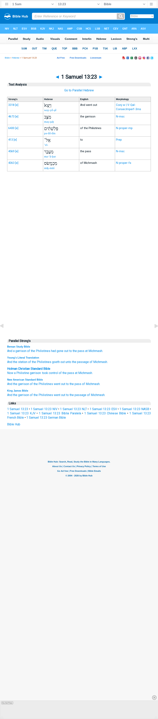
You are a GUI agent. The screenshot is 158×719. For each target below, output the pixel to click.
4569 (11, 151)
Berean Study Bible (18, 346)
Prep (119, 139)
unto (68, 362)
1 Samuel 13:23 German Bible (46, 417)
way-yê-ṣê (50, 110)
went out (59, 395)
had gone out (59, 351)
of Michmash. (98, 362)
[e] (16, 105)
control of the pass (61, 373)
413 (10, 139)
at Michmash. (94, 351)
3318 (11, 105)
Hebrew (15, 58)
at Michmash (83, 373)
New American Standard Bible (25, 379)
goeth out (58, 362)
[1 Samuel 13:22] (5, 335)
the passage (80, 362)
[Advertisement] (79, 254)
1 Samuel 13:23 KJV (21, 413)
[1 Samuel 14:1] (153, 335)
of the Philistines (38, 351)
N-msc (120, 116)
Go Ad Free (7, 703)
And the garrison (18, 384)
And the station (17, 362)
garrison (35, 373)
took (45, 373)
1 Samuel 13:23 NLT (73, 409)
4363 (11, 163)
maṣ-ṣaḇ (49, 121)
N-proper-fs (123, 163)
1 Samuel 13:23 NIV (44, 409)
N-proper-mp (124, 128)
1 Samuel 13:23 (17, 409)
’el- (46, 144)
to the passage (76, 395)
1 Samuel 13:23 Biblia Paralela (60, 413)
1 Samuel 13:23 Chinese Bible (105, 413)
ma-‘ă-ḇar (50, 156)
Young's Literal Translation (23, 357)
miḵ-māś (49, 168)
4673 (11, 116)
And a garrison (16, 351)
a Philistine (21, 373)
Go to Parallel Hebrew (79, 90)
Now (10, 373)
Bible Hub (13, 424)
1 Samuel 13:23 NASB (134, 409)
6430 (11, 128)
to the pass (76, 351)
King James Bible (17, 390)
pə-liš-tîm (49, 133)
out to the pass (71, 384)
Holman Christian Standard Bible (28, 369)
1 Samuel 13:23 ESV (103, 409)
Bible (7, 58)
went (57, 384)
